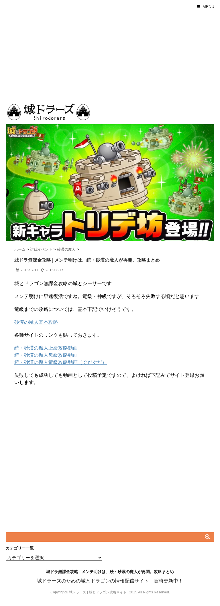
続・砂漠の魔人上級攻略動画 (46, 348)
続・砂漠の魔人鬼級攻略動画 (46, 355)
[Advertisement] (110, 56)
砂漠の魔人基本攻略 (36, 322)
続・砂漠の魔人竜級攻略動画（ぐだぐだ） (60, 362)
